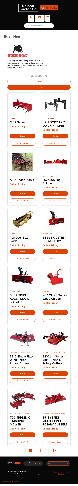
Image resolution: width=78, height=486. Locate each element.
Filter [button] (40, 81)
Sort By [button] (39, 87)
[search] (52, 25)
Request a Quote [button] (23, 143)
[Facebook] (39, 474)
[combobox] (39, 25)
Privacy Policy (57, 472)
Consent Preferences (11, 482)
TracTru (14, 473)
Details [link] (22, 136)
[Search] (68, 463)
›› (55, 451)
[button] (31, 18)
